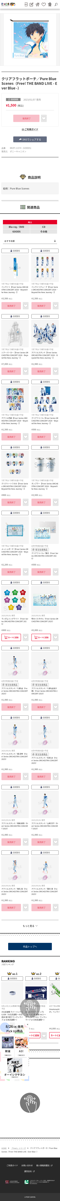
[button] (30, 139)
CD (43, 227)
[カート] (50, 4)
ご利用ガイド (12, 1165)
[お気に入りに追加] (44, 118)
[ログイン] (26, 4)
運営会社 (28, 1171)
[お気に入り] (44, 4)
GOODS (16, 231)
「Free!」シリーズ (18, 1148)
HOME (4, 1148)
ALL (30, 222)
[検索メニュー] (56, 4)
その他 (43, 231)
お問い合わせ (27, 1165)
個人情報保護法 (43, 1165)
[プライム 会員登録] (37, 4)
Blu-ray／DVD (16, 227)
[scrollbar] (30, 1043)
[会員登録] (31, 4)
